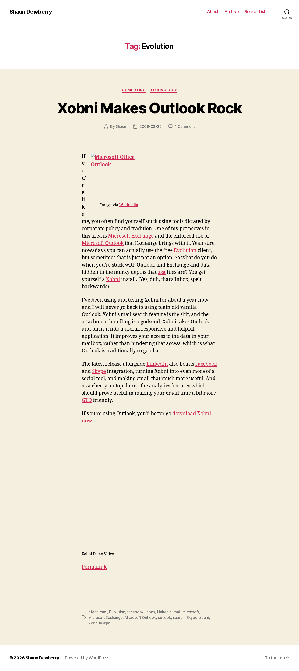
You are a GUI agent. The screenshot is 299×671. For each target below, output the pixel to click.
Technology (163, 90)
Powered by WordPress (87, 657)
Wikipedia (128, 204)
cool (103, 612)
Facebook (206, 364)
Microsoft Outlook (103, 243)
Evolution (185, 250)
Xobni (113, 279)
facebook (135, 612)
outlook (164, 617)
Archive (231, 11)
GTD (87, 400)
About (213, 11)
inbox (150, 612)
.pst (162, 272)
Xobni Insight (99, 623)
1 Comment (185, 126)
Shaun (121, 126)
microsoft (190, 612)
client (93, 612)
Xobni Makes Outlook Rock (149, 108)
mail (177, 612)
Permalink (94, 567)
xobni (204, 617)
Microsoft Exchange (131, 236)
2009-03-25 (150, 126)
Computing (134, 90)
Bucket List (255, 11)
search (178, 617)
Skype (99, 371)
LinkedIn (157, 364)
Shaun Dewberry (30, 11)
